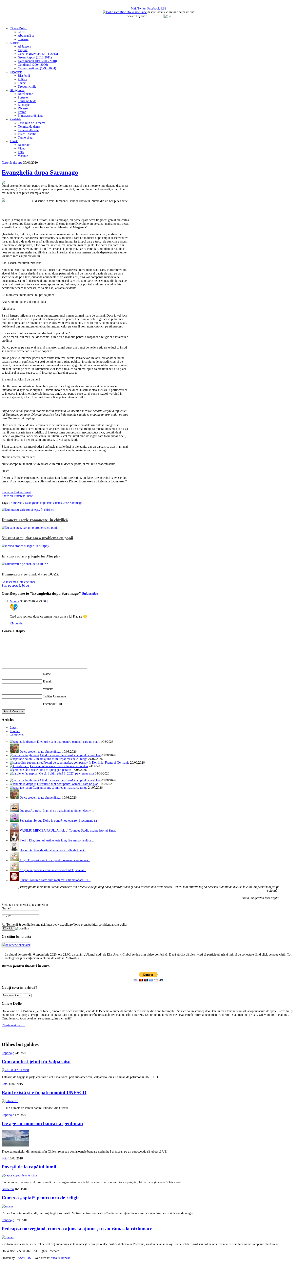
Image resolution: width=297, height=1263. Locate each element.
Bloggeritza (17, 90)
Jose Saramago (72, 502)
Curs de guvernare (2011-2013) (38, 53)
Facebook (153, 8)
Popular (15, 731)
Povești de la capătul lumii (29, 1166)
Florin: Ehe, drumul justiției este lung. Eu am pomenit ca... (57, 840)
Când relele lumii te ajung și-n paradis (47, 769)
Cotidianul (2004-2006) (33, 64)
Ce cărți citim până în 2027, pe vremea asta (66, 773)
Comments (16, 734)
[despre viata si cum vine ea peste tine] (115, 12)
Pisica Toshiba (27, 134)
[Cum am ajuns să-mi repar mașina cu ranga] (21, 759)
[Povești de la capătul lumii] (19, 1175)
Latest (13, 727)
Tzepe (22, 83)
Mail (134, 8)
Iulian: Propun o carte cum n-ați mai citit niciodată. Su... (55, 880)
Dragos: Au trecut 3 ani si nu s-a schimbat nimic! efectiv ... (57, 810)
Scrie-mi (23, 39)
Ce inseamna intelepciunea (19, 582)
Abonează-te (26, 35)
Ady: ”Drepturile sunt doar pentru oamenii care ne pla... (54, 860)
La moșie (23, 104)
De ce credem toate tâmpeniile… (40, 751)
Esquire (22, 50)
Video (21, 148)
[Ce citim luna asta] (16, 945)
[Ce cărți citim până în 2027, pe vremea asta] (24, 773)
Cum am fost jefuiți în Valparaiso (36, 1061)
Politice (22, 79)
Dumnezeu (16, 502)
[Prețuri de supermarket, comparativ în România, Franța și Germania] (26, 762)
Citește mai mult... (13, 1025)
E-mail (47, 681)
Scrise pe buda (27, 101)
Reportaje (24, 144)
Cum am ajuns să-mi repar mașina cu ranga (60, 759)
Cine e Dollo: (18, 28)
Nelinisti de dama (29, 126)
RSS (163, 8)
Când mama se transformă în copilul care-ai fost (70, 755)
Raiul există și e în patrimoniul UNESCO (44, 1092)
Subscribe (90, 593)
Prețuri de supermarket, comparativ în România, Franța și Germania (86, 762)
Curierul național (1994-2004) (37, 68)
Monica (14, 601)
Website (48, 689)
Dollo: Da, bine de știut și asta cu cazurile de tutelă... (53, 850)
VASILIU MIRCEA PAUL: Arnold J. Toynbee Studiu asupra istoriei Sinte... (68, 830)
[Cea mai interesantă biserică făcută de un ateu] (19, 766)
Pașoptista (16, 72)
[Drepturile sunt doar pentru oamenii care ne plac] (23, 741)
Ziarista (14, 43)
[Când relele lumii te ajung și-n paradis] (16, 769)
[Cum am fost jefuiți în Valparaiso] (15, 1070)
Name (47, 674)
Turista (14, 141)
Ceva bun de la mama (31, 123)
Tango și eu (25, 137)
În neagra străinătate (30, 115)
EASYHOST (24, 1258)
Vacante (23, 155)
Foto (21, 152)
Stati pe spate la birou (15, 585)
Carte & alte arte (28, 130)
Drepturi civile (27, 86)
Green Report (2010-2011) (35, 57)
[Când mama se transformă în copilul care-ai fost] (24, 755)
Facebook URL (53, 704)
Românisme (25, 93)
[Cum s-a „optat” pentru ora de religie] (7, 1206)
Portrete (23, 97)
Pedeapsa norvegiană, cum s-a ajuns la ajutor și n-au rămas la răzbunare (77, 1228)
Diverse (23, 108)
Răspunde (16, 623)
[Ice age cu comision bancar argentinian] (15, 1145)
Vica (54, 1258)
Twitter (141, 8)
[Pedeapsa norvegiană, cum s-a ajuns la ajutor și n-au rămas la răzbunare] (8, 1237)
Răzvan (66, 1258)
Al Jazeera (24, 46)
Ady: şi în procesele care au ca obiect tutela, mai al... (52, 870)
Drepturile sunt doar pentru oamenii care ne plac (67, 741)
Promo (22, 112)
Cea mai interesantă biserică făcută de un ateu (59, 766)
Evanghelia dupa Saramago (40, 172)
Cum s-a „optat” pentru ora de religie (41, 1197)
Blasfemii (24, 75)
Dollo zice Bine (137, 12)
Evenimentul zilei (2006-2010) (37, 61)
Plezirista (15, 119)
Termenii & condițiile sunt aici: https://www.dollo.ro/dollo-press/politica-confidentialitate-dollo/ (66, 924)
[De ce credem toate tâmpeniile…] (14, 751)
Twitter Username (54, 696)
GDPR (22, 32)
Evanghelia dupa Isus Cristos (43, 502)
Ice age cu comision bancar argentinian (42, 1123)
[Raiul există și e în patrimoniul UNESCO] (10, 1101)
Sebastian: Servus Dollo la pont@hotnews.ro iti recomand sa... (59, 820)
